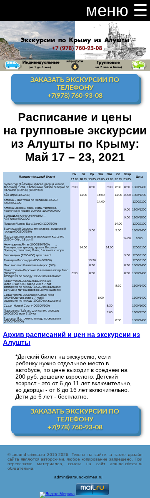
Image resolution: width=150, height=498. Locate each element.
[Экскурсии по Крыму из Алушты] (75, 35)
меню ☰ (117, 10)
